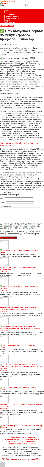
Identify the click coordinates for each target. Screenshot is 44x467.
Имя (2, 198)
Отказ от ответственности (27, 441)
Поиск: (3, 5)
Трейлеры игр (9, 22)
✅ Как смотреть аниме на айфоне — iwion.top (18, 388)
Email (2, 202)
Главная (12, 14)
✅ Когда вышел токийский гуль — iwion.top (17, 345)
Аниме (7, 10)
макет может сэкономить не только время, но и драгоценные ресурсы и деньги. (19, 308)
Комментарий (5, 206)
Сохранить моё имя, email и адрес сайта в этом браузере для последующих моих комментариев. (20, 233)
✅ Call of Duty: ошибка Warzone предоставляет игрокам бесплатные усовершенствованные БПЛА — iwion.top (21, 366)
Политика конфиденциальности (20, 438)
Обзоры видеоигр (11, 18)
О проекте (13, 437)
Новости (7, 12)
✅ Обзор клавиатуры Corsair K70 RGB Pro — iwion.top (21, 426)
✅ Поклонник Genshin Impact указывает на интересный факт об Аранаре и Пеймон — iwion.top (20, 327)
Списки (7, 20)
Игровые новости (11, 16)
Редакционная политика (18, 443)
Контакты (22, 437)
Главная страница (7, 26)
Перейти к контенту (8, 1)
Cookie (32, 443)
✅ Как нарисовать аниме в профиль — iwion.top (19, 250)
